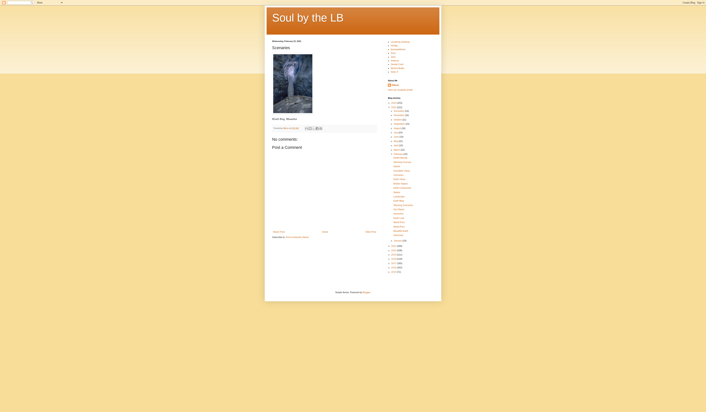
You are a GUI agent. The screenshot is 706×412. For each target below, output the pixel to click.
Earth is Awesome (402, 188)
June (396, 137)
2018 (394, 259)
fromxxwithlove (398, 49)
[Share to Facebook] (317, 128)
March (397, 150)
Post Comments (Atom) (297, 237)
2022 (394, 107)
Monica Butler (397, 68)
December (399, 111)
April (396, 145)
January (398, 240)
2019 (394, 254)
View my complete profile (400, 90)
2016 (394, 267)
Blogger (366, 292)
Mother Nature (400, 183)
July (396, 132)
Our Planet (398, 209)
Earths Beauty (400, 158)
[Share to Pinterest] (320, 128)
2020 (394, 250)
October (398, 119)
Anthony (395, 60)
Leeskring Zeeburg (400, 42)
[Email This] (307, 128)
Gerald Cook (397, 64)
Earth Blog (398, 201)
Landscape (399, 196)
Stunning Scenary (402, 162)
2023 (394, 103)
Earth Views (399, 179)
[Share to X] (313, 128)
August (397, 128)
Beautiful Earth (400, 231)
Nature (396, 166)
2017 (394, 263)
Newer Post (279, 232)
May (396, 141)
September (399, 124)
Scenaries (398, 175)
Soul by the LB (308, 18)
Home (325, 232)
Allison (395, 85)
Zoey (393, 53)
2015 (394, 272)
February (398, 154)
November (399, 115)
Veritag (394, 45)
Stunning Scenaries (403, 205)
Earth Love (398, 218)
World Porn (399, 222)
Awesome (398, 213)
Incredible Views (401, 171)
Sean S (394, 72)
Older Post (371, 232)
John (393, 57)
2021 (394, 246)
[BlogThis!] (310, 128)
